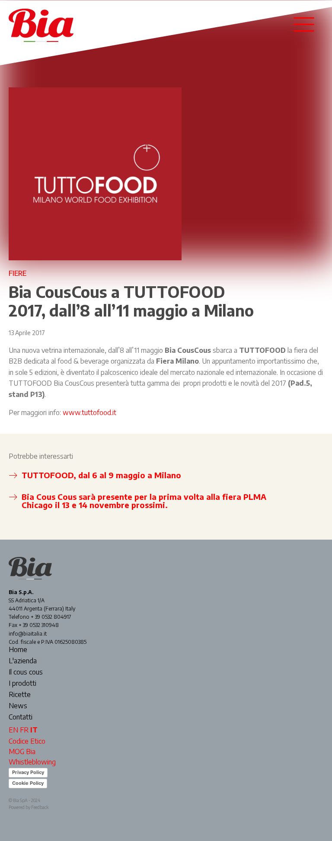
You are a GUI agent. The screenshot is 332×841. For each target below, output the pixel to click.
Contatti (20, 717)
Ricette (20, 695)
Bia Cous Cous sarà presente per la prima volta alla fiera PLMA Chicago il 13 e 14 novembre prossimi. (144, 501)
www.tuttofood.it (89, 412)
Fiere (17, 273)
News (18, 706)
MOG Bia (22, 751)
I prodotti (22, 684)
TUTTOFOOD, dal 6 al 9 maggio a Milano (101, 475)
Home (18, 650)
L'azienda (23, 661)
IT (34, 730)
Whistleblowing (32, 762)
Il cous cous (26, 672)
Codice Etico (27, 741)
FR (24, 730)
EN (13, 730)
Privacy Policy (28, 772)
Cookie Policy (28, 783)
